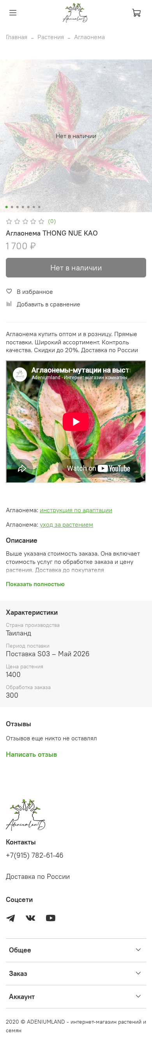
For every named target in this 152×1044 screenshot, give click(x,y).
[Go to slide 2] (12, 207)
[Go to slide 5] (28, 207)
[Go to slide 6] (34, 207)
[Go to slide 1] (6, 207)
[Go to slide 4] (23, 207)
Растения (50, 37)
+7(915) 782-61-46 (35, 855)
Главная (16, 37)
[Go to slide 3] (17, 207)
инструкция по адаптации (76, 510)
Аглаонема (89, 37)
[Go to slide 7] (39, 207)
